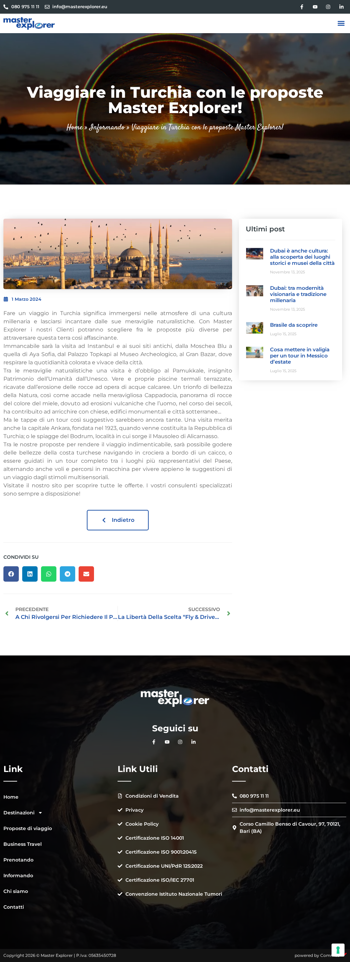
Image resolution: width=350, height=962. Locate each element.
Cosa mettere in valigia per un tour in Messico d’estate (299, 355)
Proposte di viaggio (27, 828)
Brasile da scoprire (294, 325)
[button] (341, 23)
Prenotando (18, 860)
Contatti (13, 907)
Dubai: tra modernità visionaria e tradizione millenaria (298, 294)
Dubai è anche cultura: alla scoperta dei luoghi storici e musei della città (302, 256)
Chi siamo (15, 891)
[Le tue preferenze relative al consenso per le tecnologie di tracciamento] (338, 950)
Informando (107, 127)
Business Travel (22, 844)
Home (75, 127)
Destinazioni (19, 813)
